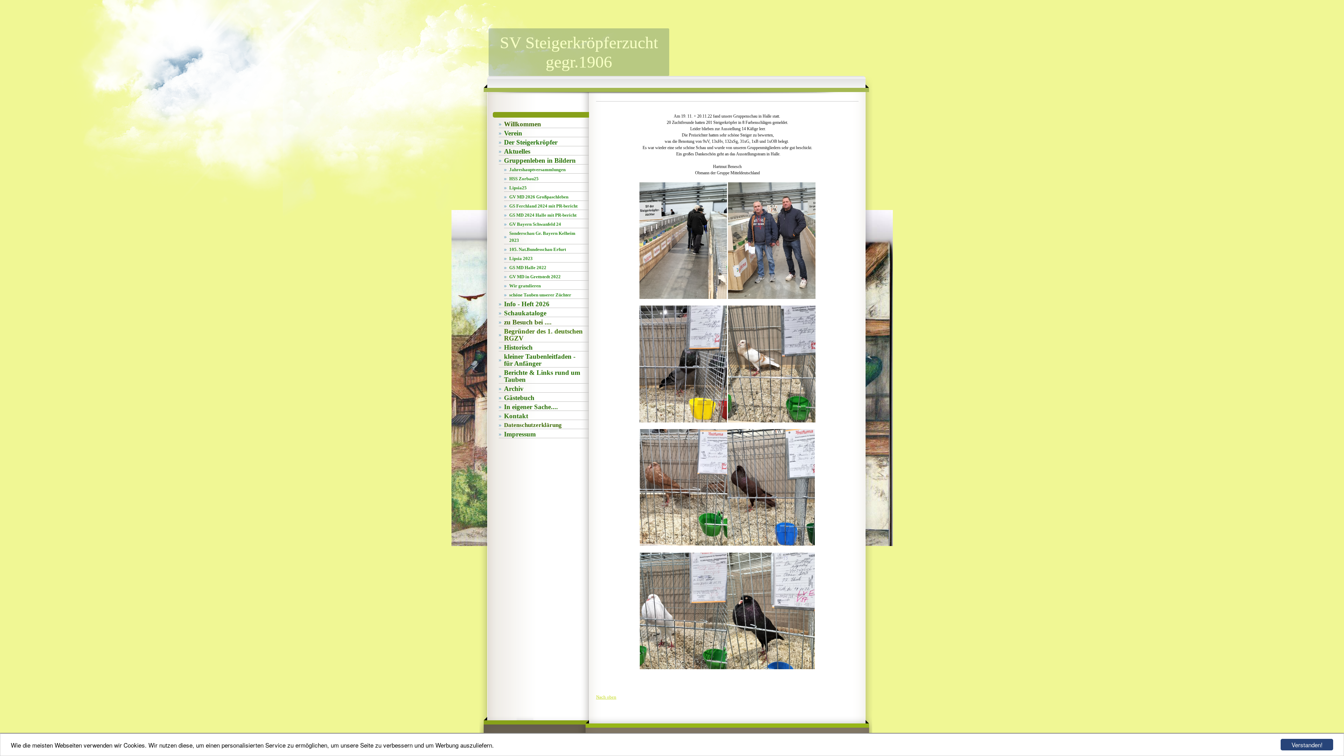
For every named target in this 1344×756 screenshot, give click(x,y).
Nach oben (606, 697)
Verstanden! (1307, 744)
